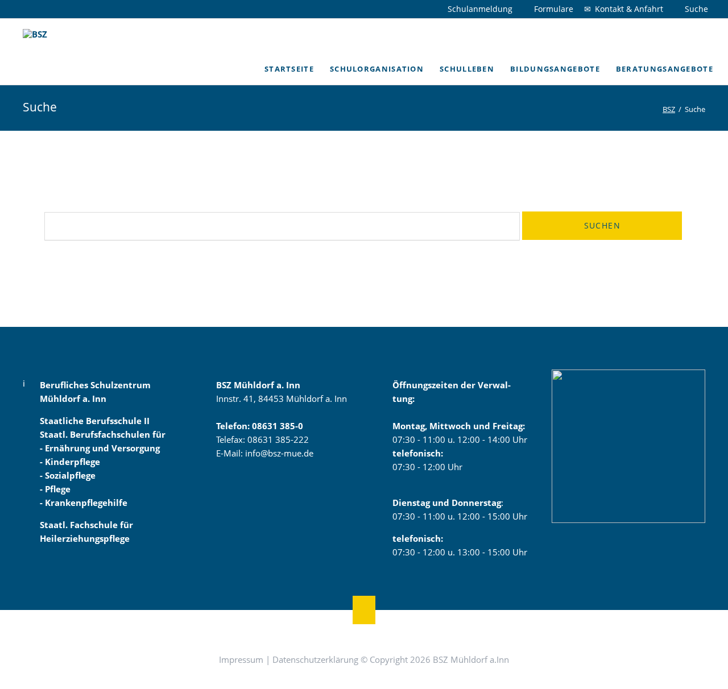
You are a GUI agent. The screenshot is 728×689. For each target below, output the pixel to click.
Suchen (602, 225)
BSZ (669, 109)
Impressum (241, 659)
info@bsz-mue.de (279, 453)
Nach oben (364, 610)
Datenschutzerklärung (315, 659)
